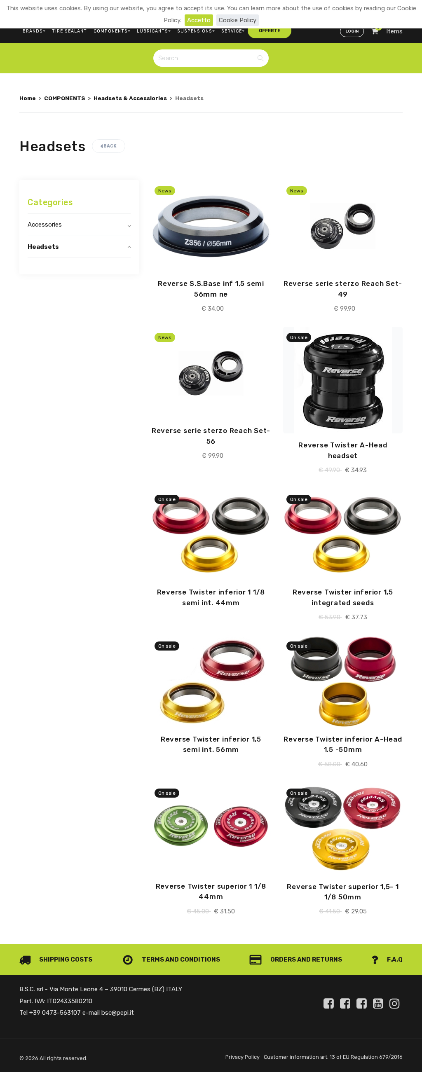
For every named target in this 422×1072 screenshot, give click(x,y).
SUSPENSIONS (194, 31)
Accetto (199, 20)
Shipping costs (65, 959)
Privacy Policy (242, 1057)
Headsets (43, 246)
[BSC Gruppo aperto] (330, 1003)
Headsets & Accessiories (130, 98)
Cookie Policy (237, 20)
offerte (269, 30)
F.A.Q (394, 959)
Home (27, 98)
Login (352, 31)
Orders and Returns (305, 959)
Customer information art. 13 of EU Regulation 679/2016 (333, 1057)
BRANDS (33, 31)
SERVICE (231, 31)
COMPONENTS (111, 31)
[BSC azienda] (346, 1003)
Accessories (45, 224)
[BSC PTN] (363, 1003)
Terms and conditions (180, 959)
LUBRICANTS (152, 31)
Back (110, 146)
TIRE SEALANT (69, 31)
